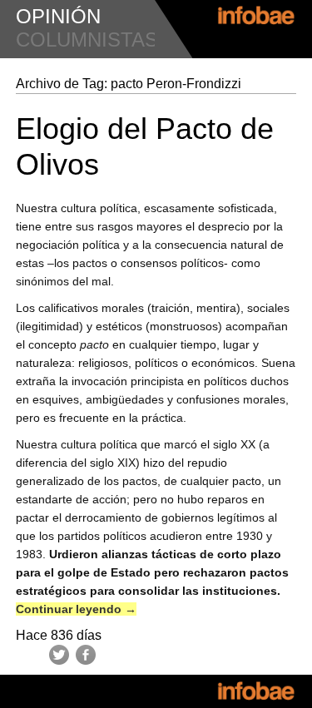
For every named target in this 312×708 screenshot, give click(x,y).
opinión (58, 16)
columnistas (87, 39)
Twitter (59, 655)
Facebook (86, 655)
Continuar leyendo (76, 609)
